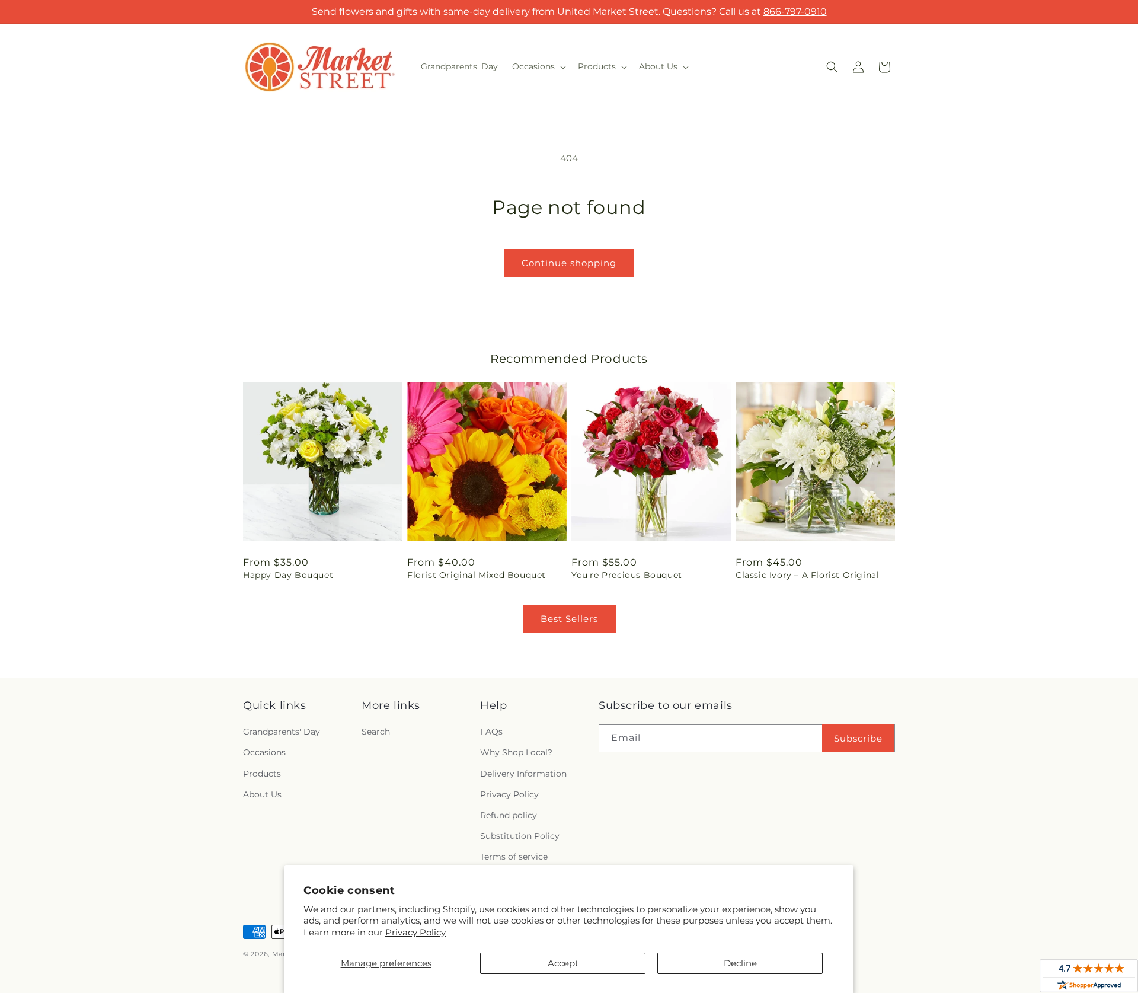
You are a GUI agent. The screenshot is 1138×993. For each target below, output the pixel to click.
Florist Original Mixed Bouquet (476, 575)
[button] (538, 66)
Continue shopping (569, 263)
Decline (740, 963)
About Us (262, 794)
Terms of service (514, 856)
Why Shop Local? (516, 752)
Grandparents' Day (281, 731)
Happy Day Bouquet (288, 575)
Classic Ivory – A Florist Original (807, 575)
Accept (563, 963)
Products (262, 773)
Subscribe (858, 738)
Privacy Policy (415, 932)
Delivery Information (523, 773)
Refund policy (508, 815)
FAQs (491, 731)
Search (376, 731)
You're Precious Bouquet (626, 575)
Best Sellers (569, 618)
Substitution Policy (520, 836)
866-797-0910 (795, 11)
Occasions (264, 752)
